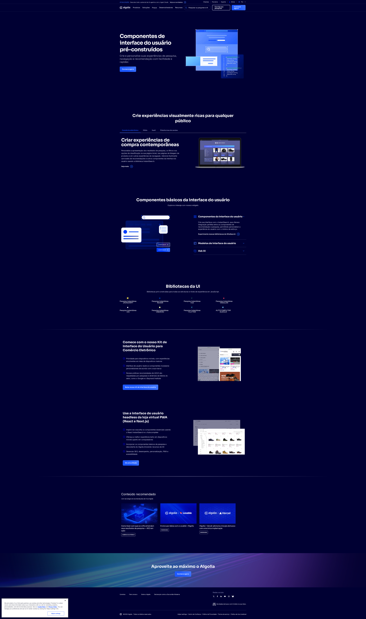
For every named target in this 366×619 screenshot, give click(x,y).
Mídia (145, 130)
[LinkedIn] (221, 597)
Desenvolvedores (166, 8)
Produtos (136, 8)
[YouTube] (225, 597)
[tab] (130, 130)
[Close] (65, 600)
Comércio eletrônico (130, 130)
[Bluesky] (233, 597)
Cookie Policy (42, 607)
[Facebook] (217, 596)
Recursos (179, 8)
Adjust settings (182, 614)
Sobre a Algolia (145, 594)
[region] (35, 607)
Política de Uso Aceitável (238, 614)
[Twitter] (214, 597)
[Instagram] (229, 597)
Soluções (146, 8)
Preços (154, 8)
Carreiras (122, 594)
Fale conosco (133, 594)
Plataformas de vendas (169, 130)
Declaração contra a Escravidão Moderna (167, 594)
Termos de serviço (223, 614)
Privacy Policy (53, 607)
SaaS (154, 130)
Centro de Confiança (194, 614)
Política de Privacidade (210, 614)
